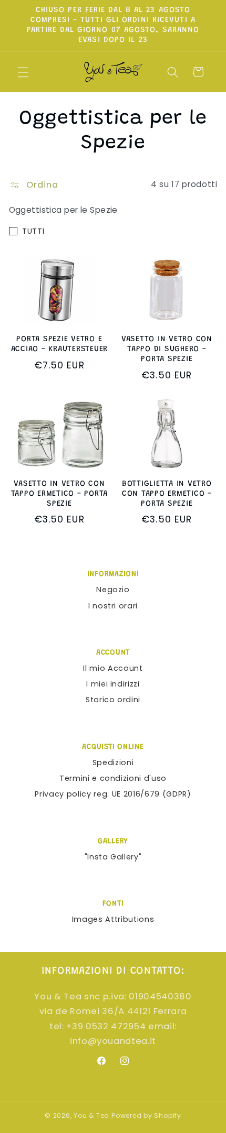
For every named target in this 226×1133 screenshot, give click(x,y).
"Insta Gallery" (113, 857)
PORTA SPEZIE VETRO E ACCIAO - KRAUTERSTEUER (59, 344)
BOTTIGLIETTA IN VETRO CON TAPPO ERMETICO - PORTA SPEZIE (167, 494)
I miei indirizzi (113, 684)
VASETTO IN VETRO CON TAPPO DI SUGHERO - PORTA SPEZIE (166, 349)
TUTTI (33, 231)
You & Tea (91, 1115)
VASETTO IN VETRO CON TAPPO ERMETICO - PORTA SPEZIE (59, 494)
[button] (23, 71)
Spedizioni (113, 762)
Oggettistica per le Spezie (63, 209)
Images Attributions (113, 919)
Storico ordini (113, 699)
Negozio (113, 589)
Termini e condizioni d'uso (113, 778)
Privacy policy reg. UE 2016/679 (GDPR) (113, 794)
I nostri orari (113, 606)
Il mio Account (112, 668)
